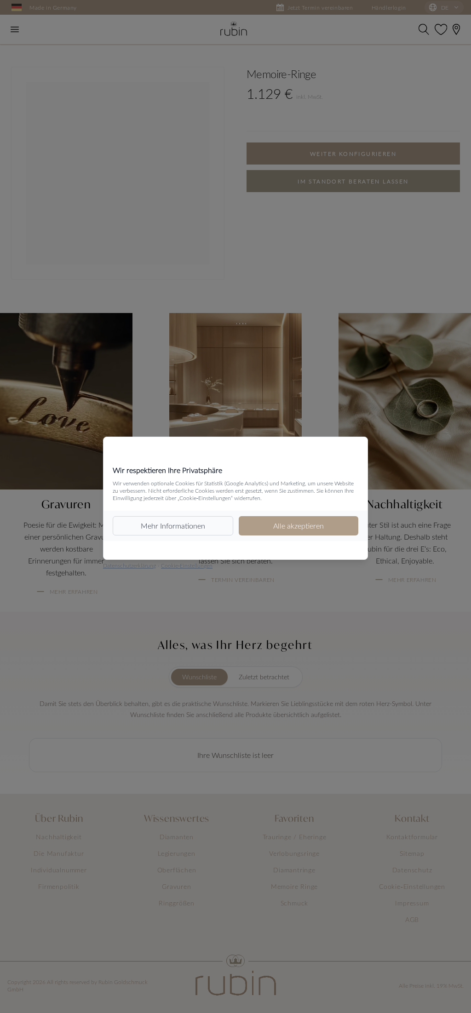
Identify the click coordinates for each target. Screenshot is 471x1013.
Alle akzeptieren (298, 525)
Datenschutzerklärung (129, 565)
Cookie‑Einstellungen (187, 565)
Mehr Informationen (173, 525)
